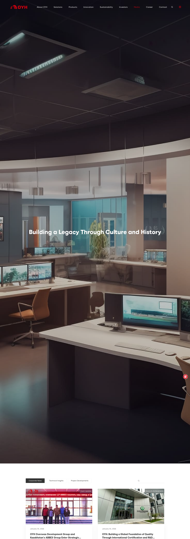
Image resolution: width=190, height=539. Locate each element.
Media (137, 7)
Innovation (88, 7)
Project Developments (79, 481)
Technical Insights (56, 481)
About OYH (42, 7)
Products (73, 7)
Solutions (58, 7)
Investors (123, 7)
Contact (163, 7)
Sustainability (106, 7)
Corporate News (35, 481)
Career (149, 7)
